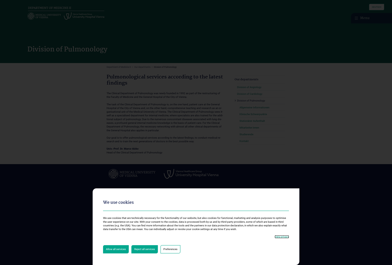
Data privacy (282, 236)
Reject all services (144, 249)
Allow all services (116, 249)
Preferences (170, 249)
